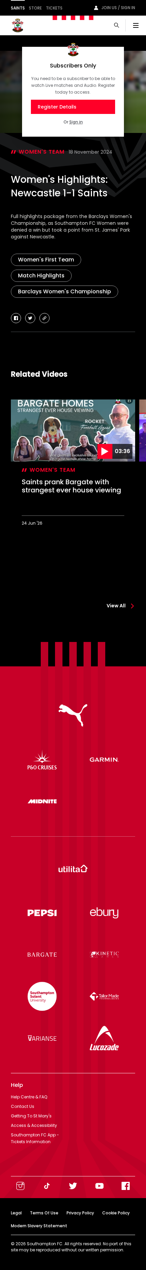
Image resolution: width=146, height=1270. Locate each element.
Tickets (54, 8)
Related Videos (39, 374)
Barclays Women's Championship (64, 291)
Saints (18, 8)
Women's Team (42, 152)
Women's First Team (46, 259)
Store (35, 8)
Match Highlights (41, 275)
